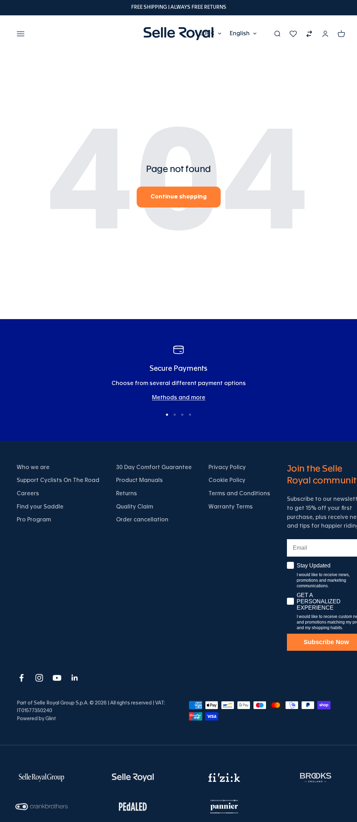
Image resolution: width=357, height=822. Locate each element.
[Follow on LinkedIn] (74, 678)
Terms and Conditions (239, 493)
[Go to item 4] (190, 415)
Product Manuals (139, 480)
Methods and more (178, 397)
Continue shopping (179, 196)
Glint (50, 718)
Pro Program (34, 519)
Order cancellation (142, 519)
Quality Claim (134, 507)
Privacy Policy (227, 467)
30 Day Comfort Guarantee (154, 467)
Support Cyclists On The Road (58, 480)
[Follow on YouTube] (57, 678)
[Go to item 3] (182, 415)
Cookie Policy (226, 480)
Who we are (33, 467)
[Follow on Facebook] (21, 678)
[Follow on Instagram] (39, 678)
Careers (28, 493)
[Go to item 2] (175, 415)
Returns (126, 493)
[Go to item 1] (167, 415)
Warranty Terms (230, 507)
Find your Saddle (40, 507)
